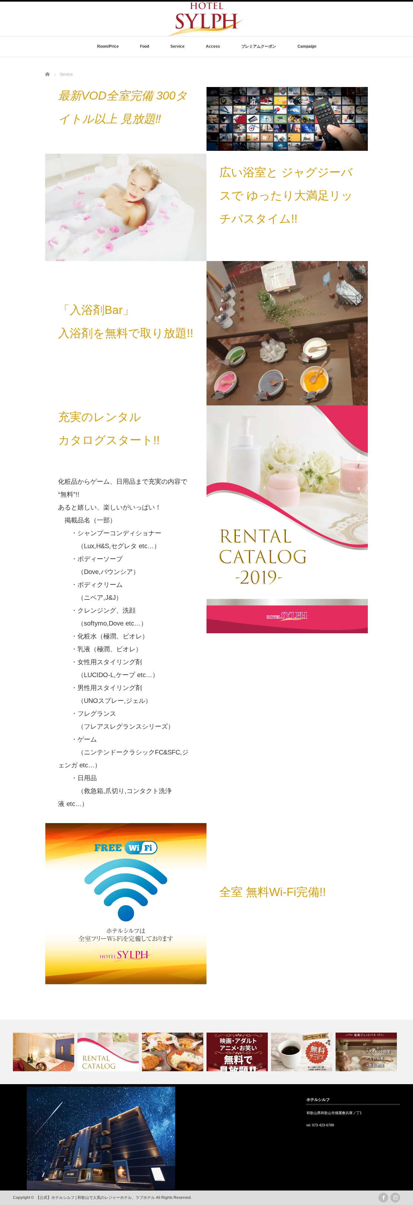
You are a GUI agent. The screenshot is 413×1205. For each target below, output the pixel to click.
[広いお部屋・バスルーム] (44, 1052)
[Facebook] (383, 1197)
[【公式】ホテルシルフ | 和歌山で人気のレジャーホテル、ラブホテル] (206, 32)
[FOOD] (173, 1052)
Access (213, 46)
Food (144, 46)
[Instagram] (395, 1197)
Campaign (306, 46)
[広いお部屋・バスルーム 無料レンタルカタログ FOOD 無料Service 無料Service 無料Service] (206, 1052)
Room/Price (108, 46)
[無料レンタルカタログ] (108, 1052)
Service (177, 46)
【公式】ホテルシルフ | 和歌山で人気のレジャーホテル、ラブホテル (95, 1197)
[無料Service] (237, 1052)
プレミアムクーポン (258, 46)
